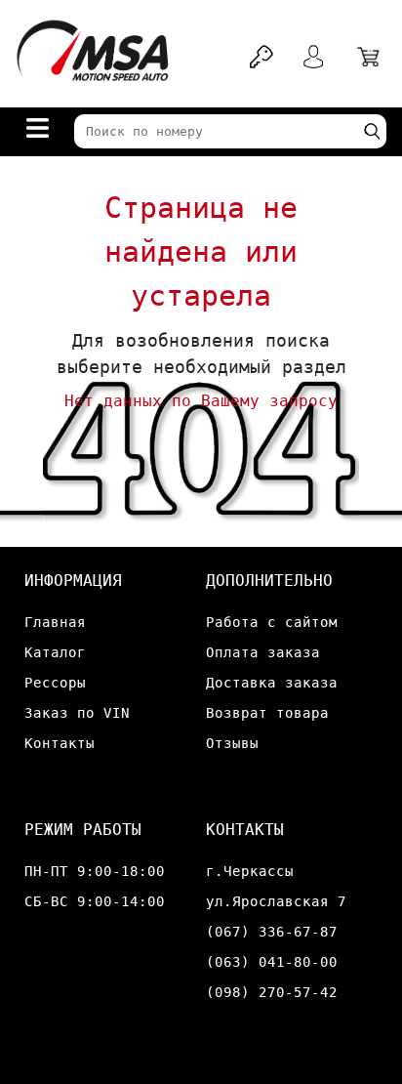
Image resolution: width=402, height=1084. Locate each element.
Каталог (55, 652)
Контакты (59, 743)
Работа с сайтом (272, 622)
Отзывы (232, 743)
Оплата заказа (263, 652)
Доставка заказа (272, 682)
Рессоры (55, 682)
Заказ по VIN (77, 713)
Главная (55, 622)
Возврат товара (267, 713)
